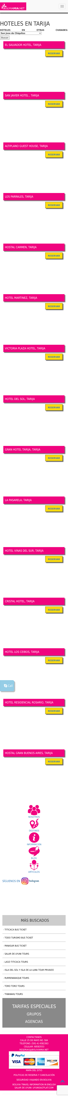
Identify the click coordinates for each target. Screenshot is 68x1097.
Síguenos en (11, 881)
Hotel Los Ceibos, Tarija (22, 651)
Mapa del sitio (34, 1070)
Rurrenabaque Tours (17, 978)
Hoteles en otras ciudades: (34, 30)
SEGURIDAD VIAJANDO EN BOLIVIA (34, 1080)
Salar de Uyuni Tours (17, 954)
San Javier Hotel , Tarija (22, 95)
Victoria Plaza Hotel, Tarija (25, 348)
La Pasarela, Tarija (18, 500)
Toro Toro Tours (15, 986)
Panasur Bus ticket (16, 945)
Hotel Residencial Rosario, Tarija (29, 702)
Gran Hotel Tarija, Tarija (22, 449)
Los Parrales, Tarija (19, 196)
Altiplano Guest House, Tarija (26, 146)
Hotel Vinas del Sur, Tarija (24, 550)
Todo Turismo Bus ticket (19, 937)
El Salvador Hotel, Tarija (23, 44)
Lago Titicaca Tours (16, 962)
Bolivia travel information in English (34, 1084)
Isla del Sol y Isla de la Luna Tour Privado (29, 970)
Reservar (54, 53)
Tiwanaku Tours (14, 994)
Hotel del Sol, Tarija (20, 399)
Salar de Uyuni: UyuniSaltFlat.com (34, 1087)
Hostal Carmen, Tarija (21, 247)
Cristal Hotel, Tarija (19, 601)
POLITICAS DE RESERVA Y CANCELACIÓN (34, 1075)
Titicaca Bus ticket (16, 929)
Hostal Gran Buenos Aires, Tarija (29, 753)
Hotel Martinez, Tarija (21, 297)
